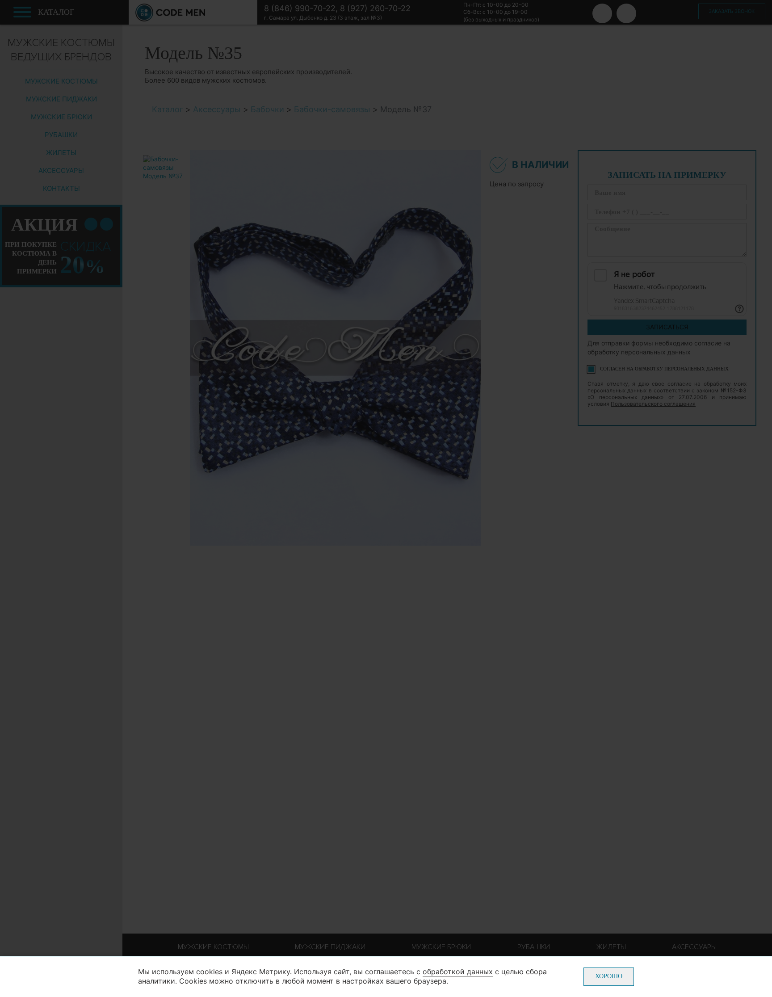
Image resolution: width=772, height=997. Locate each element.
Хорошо (608, 976)
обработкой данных (458, 971)
